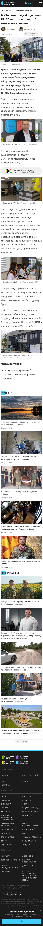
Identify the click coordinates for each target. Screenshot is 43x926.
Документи (27, 866)
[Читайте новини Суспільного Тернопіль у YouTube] (11, 894)
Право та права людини (8, 824)
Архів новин (28, 856)
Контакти (5, 856)
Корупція (26, 796)
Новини (4, 775)
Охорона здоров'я (30, 812)
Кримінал (5, 800)
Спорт (4, 841)
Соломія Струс (29, 29)
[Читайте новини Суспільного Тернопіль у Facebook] (3, 894)
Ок (22, 921)
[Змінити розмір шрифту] (41, 35)
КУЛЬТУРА (5, 785)
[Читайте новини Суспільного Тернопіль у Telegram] (20, 894)
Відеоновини (7, 845)
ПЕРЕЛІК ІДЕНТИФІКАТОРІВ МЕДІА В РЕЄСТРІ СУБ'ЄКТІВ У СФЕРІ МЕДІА (30, 876)
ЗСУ (2, 781)
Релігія (25, 833)
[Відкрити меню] (41, 3)
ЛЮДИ (25, 781)
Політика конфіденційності (9, 867)
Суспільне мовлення (10, 860)
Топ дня (26, 845)
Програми (5, 872)
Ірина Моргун (12, 29)
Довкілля (5, 812)
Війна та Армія (29, 841)
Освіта (25, 804)
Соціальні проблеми (31, 837)
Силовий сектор (8, 829)
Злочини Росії (7, 837)
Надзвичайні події (31, 808)
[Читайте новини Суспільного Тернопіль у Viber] (16, 894)
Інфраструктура (7, 10)
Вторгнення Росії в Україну (31, 776)
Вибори (4, 808)
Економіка (6, 804)
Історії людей (28, 829)
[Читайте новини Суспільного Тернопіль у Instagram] (7, 894)
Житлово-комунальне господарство (7, 817)
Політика (5, 833)
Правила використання (29, 861)
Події (3, 796)
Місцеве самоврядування (24, 10)
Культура (26, 800)
